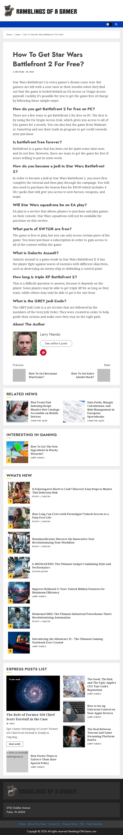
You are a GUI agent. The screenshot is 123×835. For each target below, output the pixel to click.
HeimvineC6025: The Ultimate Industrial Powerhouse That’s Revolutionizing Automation (19, 618)
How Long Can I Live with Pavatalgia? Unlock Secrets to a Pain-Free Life (19, 518)
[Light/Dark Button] (109, 24)
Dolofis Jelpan (40, 571)
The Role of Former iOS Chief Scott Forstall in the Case (33, 693)
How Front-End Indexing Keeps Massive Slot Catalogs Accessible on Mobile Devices (17, 411)
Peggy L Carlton (41, 496)
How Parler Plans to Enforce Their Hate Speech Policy (17, 761)
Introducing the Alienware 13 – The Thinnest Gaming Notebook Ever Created (19, 643)
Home (22, 824)
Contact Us (54, 824)
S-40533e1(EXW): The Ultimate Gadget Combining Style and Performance (19, 568)
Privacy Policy (69, 824)
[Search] (116, 24)
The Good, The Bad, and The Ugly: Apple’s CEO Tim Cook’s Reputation (74, 686)
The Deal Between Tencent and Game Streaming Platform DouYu (74, 736)
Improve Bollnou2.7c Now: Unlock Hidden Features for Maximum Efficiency (19, 593)
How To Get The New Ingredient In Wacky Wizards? (17, 452)
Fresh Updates (94, 824)
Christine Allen (39, 421)
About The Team (37, 824)
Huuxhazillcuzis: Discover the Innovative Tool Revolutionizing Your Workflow (19, 543)
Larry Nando (50, 334)
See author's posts (56, 343)
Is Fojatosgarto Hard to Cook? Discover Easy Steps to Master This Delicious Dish (19, 493)
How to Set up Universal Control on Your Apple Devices (74, 711)
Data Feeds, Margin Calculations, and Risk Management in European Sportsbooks (74, 411)
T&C (82, 824)
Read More (14, 744)
